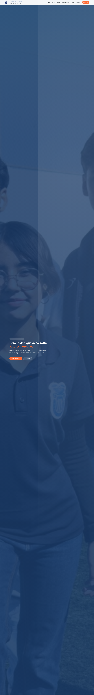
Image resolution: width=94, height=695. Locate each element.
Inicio (49, 2)
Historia (58, 2)
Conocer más (27, 358)
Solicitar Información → (16, 358)
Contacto (78, 2)
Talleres (72, 2)
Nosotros (53, 2)
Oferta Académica (65, 2)
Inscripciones (85, 2)
